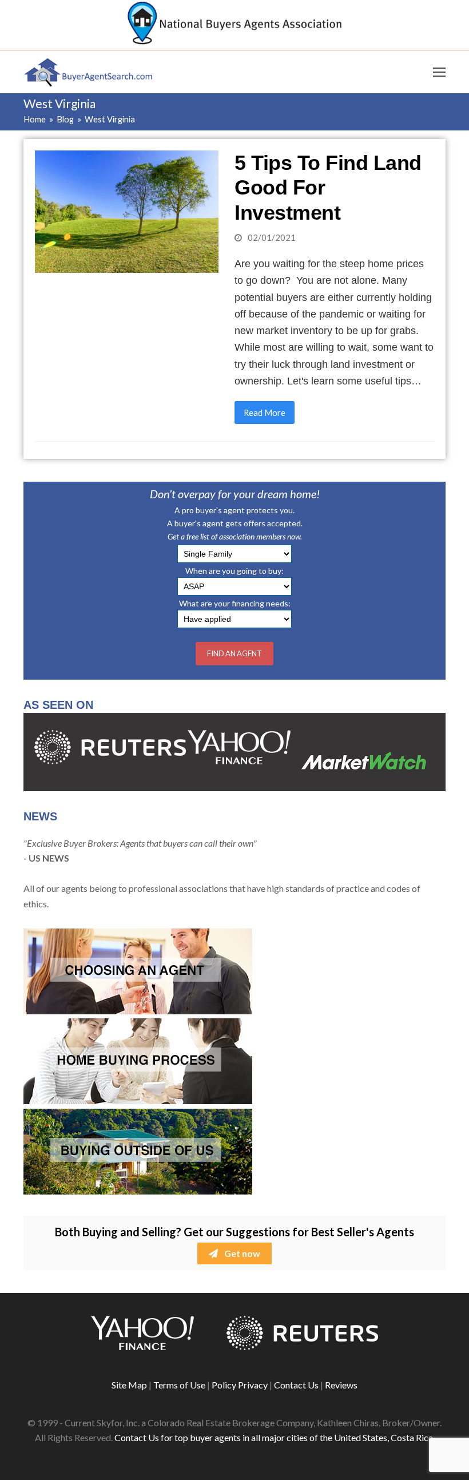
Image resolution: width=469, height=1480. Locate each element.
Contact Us (296, 1384)
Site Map (129, 1384)
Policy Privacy (240, 1384)
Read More (264, 412)
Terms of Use (179, 1384)
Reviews (341, 1384)
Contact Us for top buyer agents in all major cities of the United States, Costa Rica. (274, 1437)
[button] (439, 72)
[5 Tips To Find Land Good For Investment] (126, 210)
